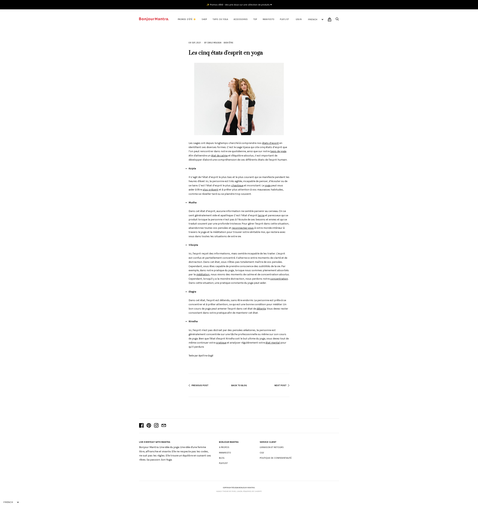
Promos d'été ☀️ (187, 19)
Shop (204, 19)
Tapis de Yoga (220, 19)
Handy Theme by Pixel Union (229, 491)
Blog (221, 458)
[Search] (337, 20)
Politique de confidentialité (276, 458)
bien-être (228, 42)
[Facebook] (141, 425)
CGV (262, 452)
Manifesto (268, 19)
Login (299, 19)
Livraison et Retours (272, 447)
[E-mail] (164, 425)
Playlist (284, 19)
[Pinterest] (149, 425)
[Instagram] (156, 425)
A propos (224, 447)
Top (255, 19)
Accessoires (241, 19)
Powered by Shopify (252, 491)
